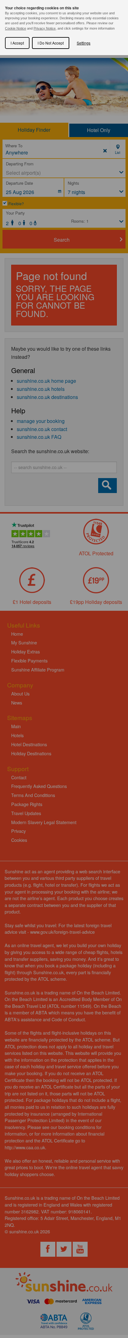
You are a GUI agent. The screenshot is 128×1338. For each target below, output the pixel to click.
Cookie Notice (15, 28)
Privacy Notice (45, 28)
